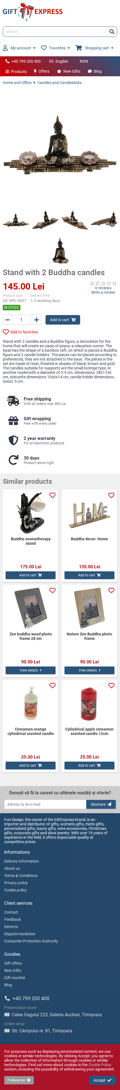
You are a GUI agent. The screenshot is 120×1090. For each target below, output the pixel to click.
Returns (11, 926)
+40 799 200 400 (26, 61)
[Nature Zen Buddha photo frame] (89, 608)
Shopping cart (97, 48)
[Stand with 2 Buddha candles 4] (104, 220)
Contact (11, 912)
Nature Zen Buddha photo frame (89, 636)
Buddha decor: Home (89, 539)
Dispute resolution (19, 934)
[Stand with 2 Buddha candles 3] (74, 220)
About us (12, 868)
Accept (99, 1080)
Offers (44, 71)
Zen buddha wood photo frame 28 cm (30, 636)
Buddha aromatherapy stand (31, 541)
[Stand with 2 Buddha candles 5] (60, 250)
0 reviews (103, 288)
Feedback (12, 919)
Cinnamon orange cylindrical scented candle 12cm (31, 731)
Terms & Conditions (21, 875)
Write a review (103, 292)
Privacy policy (16, 883)
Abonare (98, 804)
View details (29, 670)
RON (84, 61)
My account (21, 48)
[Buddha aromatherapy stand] (31, 513)
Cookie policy (15, 890)
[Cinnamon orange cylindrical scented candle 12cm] (31, 703)
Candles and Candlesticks (59, 82)
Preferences (16, 1080)
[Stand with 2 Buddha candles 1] (16, 220)
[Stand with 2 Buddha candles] (60, 146)
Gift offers (13, 963)
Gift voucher (14, 977)
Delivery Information (21, 861)
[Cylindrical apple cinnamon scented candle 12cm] (89, 703)
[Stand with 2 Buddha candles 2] (45, 220)
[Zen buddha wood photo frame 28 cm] (31, 608)
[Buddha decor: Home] (89, 513)
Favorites (57, 48)
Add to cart (59, 320)
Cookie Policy (99, 1065)
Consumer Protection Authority (31, 941)
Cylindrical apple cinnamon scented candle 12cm (89, 731)
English (62, 61)
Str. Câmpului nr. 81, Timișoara (42, 1030)
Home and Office (17, 82)
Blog (98, 71)
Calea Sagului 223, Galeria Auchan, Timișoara (57, 1014)
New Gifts (71, 71)
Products (19, 71)
